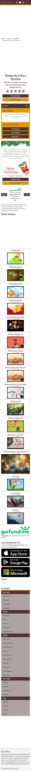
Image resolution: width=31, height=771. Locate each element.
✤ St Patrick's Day (8, 647)
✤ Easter (5, 651)
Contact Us (15, 768)
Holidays (8, 38)
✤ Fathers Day (7, 659)
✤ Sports (5, 714)
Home (3, 38)
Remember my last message (11, 124)
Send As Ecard (15, 137)
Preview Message (15, 129)
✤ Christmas (6, 675)
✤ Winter (5, 694)
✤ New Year (6, 639)
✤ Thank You (6, 627)
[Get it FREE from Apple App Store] (15, 552)
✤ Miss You (6, 623)
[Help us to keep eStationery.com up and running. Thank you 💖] (15, 190)
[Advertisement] (15, 21)
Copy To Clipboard (15, 133)
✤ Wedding (6, 608)
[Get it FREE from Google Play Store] (15, 562)
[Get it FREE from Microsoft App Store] (15, 572)
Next (27, 195)
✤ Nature (5, 710)
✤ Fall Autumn (7, 690)
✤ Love (5, 619)
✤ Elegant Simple (7, 631)
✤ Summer (6, 686)
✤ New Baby (6, 604)
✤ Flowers (5, 706)
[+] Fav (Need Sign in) (15, 100)
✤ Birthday (6, 600)
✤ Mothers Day (7, 655)
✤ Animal (5, 702)
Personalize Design (15, 96)
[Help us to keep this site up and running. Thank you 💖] (15, 530)
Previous (4, 195)
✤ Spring (5, 682)
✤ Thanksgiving (7, 671)
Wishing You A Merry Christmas (11, 40)
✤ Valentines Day (7, 643)
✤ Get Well (6, 615)
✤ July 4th (5, 663)
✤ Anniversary (7, 596)
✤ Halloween (6, 667)
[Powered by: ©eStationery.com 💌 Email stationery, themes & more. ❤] (15, 144)
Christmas (16, 38)
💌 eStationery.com (18, 176)
